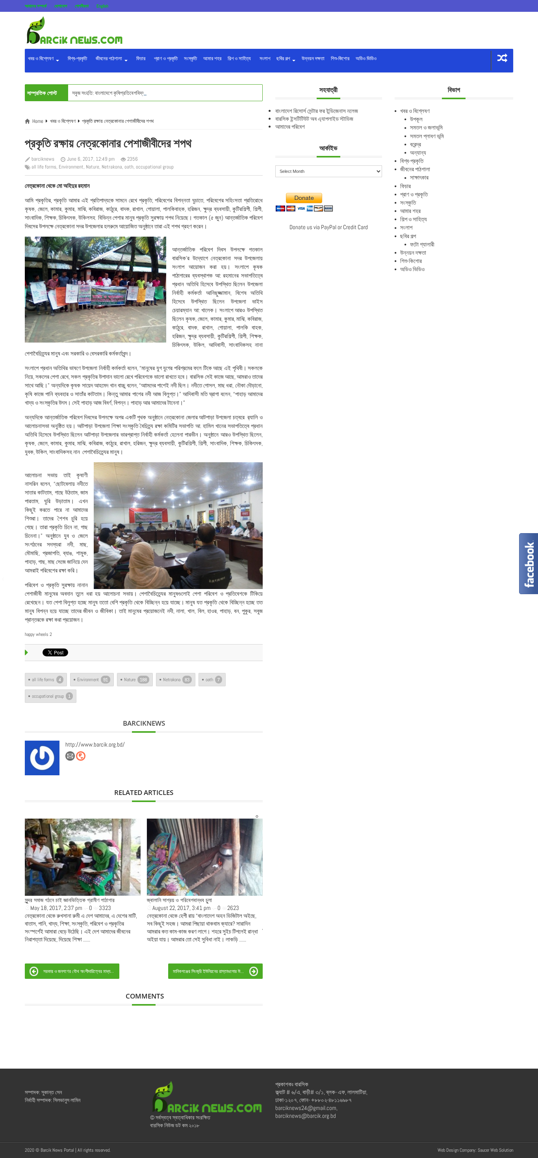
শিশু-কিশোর (340, 58)
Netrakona (112, 166)
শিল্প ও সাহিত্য (239, 58)
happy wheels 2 (38, 634)
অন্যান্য (418, 152)
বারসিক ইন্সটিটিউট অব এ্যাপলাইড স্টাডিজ (314, 118)
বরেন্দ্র (415, 144)
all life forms (44, 166)
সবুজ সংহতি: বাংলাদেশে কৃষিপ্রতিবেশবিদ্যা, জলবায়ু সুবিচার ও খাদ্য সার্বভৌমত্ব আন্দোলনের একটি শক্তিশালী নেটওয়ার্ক (174, 92)
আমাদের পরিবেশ (290, 126)
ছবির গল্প (283, 58)
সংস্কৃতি (190, 58)
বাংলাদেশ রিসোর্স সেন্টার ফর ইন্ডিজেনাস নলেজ (316, 111)
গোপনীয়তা (82, 6)
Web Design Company (456, 1150)
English (102, 6)
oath (129, 166)
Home (37, 121)
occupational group (155, 166)
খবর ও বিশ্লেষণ (41, 58)
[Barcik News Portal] (74, 29)
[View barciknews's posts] (42, 758)
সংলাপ (263, 58)
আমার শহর (212, 58)
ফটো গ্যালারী (422, 244)
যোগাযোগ (60, 6)
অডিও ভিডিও (366, 58)
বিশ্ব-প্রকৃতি (76, 58)
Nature (92, 166)
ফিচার (139, 58)
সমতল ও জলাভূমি (426, 127)
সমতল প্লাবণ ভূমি (427, 136)
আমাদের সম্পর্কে (35, 6)
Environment (71, 166)
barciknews (43, 159)
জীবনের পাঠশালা (108, 58)
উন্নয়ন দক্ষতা (313, 58)
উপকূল (416, 119)
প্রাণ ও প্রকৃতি (165, 58)
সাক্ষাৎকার (419, 177)
